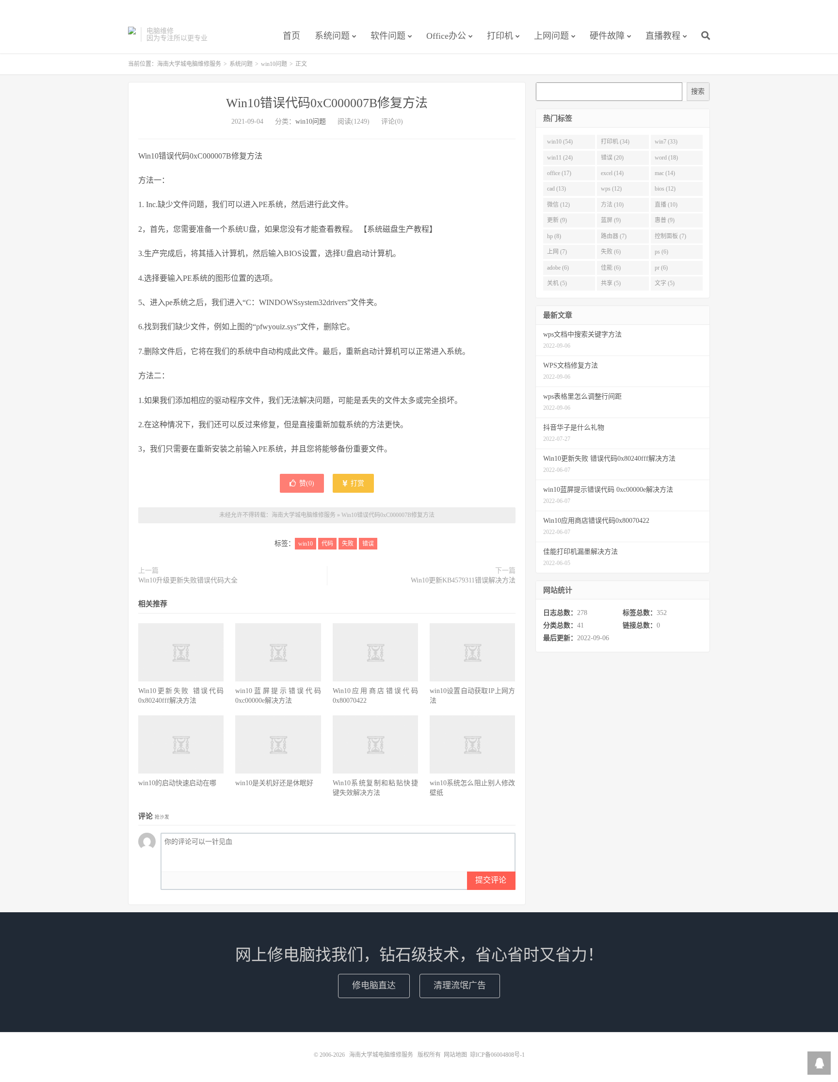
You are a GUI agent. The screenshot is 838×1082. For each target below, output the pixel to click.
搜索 (698, 91)
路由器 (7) (614, 236)
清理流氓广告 (460, 985)
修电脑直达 (374, 985)
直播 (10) (666, 204)
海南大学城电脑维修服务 (132, 34)
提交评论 (490, 880)
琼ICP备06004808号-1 (497, 1054)
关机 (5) (557, 283)
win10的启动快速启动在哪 (177, 783)
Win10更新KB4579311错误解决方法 (463, 580)
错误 (368, 543)
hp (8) (554, 236)
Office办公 (446, 36)
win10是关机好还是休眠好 (274, 783)
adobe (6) (558, 267)
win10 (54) (560, 141)
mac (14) (665, 173)
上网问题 (551, 36)
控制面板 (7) (670, 236)
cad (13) (556, 188)
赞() (306, 483)
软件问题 (388, 36)
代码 (327, 543)
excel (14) (612, 173)
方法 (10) (612, 204)
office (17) (559, 173)
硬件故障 (607, 36)
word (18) (666, 157)
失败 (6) (611, 251)
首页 (291, 36)
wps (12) (611, 188)
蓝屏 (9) (611, 220)
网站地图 (455, 1054)
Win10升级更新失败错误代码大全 (188, 580)
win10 (305, 543)
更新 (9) (557, 220)
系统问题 (332, 36)
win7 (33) (666, 141)
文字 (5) (665, 283)
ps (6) (661, 251)
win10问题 (274, 64)
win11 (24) (560, 157)
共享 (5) (611, 283)
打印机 (500, 36)
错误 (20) (612, 157)
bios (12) (665, 188)
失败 (348, 543)
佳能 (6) (611, 267)
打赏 (356, 483)
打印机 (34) (615, 141)
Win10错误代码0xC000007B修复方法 (327, 103)
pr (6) (661, 267)
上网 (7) (557, 251)
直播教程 (662, 36)
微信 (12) (558, 204)
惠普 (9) (665, 220)
